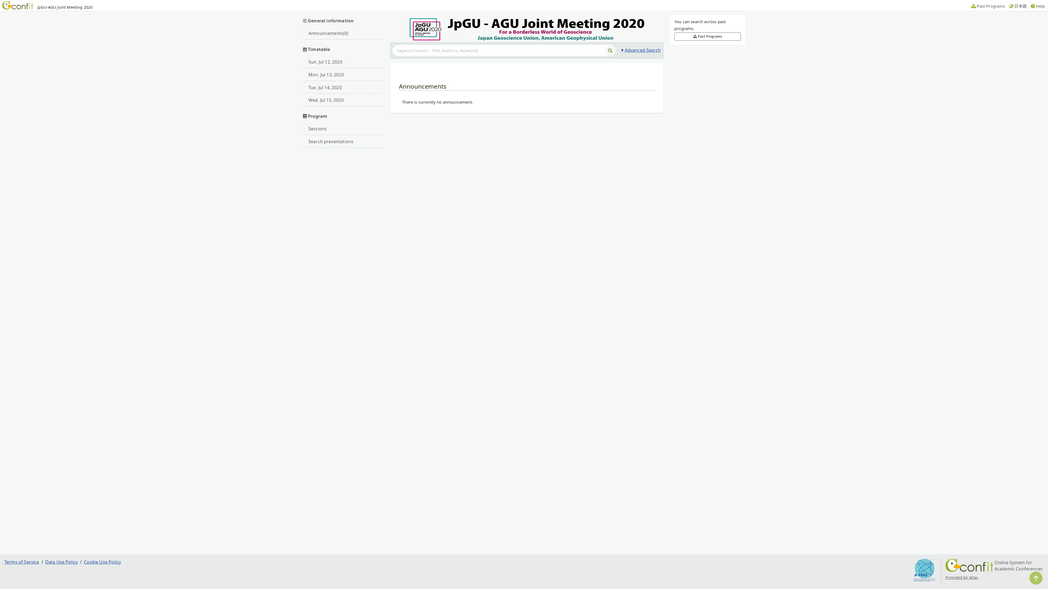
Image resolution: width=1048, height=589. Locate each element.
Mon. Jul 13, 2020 (326, 75)
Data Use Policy (61, 562)
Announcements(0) (328, 33)
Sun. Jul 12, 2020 (325, 62)
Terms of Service (21, 562)
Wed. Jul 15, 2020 (326, 100)
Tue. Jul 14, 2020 (325, 88)
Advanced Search (643, 50)
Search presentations (330, 142)
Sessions (317, 129)
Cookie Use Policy (102, 562)
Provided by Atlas (961, 577)
